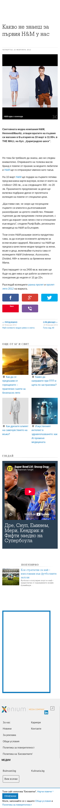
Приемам (10, 796)
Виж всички (11, 779)
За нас (6, 722)
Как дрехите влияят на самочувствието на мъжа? (15, 430)
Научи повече (44, 791)
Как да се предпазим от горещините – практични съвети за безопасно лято (14, 384)
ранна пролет (36, 284)
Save (12, 306)
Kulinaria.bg (37, 771)
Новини (7, 728)
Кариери (36, 722)
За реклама (9, 735)
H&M (7, 170)
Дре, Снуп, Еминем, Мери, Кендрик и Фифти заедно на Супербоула (27, 532)
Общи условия (43, 800)
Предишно (9, 322)
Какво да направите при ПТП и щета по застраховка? (44, 380)
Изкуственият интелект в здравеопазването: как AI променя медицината (44, 434)
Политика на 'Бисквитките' (18, 754)
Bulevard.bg (9, 771)
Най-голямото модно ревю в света (18, 327)
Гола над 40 (48, 327)
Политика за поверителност (17, 804)
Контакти (36, 728)
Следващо (50, 322)
